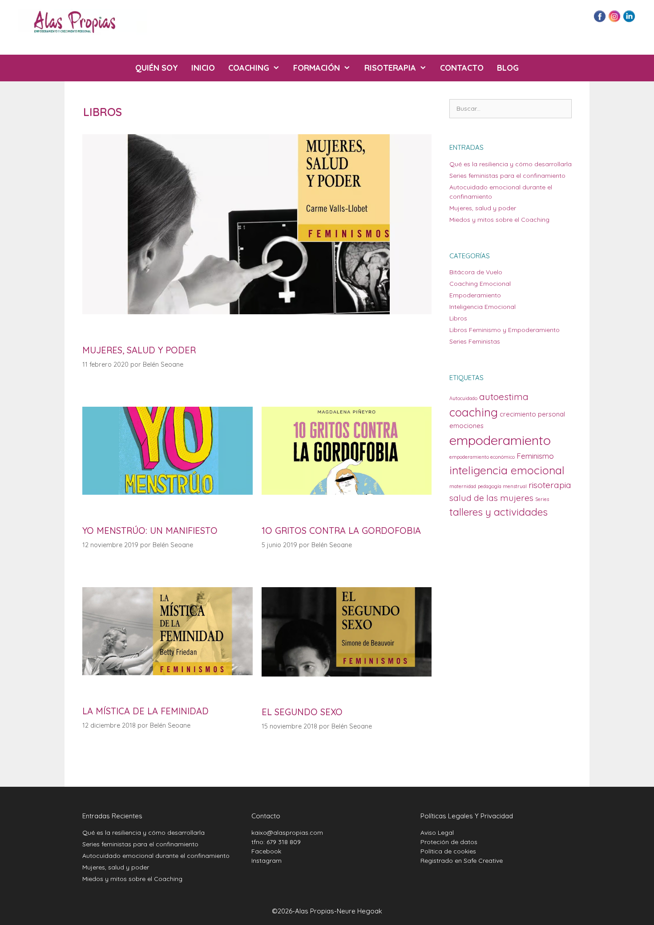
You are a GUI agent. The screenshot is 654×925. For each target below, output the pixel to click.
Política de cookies (448, 851)
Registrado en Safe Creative (461, 861)
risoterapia (550, 485)
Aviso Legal (437, 833)
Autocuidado (463, 398)
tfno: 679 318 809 (276, 842)
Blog (508, 68)
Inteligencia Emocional (482, 307)
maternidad (462, 486)
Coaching (248, 68)
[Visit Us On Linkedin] (629, 20)
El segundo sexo (302, 711)
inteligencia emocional (507, 470)
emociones (466, 425)
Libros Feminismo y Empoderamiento (504, 330)
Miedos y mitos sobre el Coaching (499, 220)
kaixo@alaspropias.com (287, 833)
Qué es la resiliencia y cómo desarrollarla (510, 164)
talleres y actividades (498, 511)
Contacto (462, 68)
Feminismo (535, 455)
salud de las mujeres (491, 498)
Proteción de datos (448, 842)
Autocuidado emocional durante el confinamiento (156, 856)
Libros (458, 318)
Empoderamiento (475, 295)
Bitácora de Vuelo (475, 272)
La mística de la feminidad (145, 711)
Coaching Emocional (480, 284)
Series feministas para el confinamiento (507, 176)
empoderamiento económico (482, 457)
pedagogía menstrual (502, 486)
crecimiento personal (532, 414)
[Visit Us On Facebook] (599, 20)
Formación (316, 68)
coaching (473, 412)
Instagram (266, 861)
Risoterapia (390, 68)
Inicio (203, 68)
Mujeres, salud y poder (139, 350)
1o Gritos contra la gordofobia (341, 530)
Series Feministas (474, 341)
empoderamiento (500, 440)
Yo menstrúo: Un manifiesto (150, 530)
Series (542, 499)
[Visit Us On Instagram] (614, 20)
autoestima (504, 396)
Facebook (266, 851)
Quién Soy (156, 68)
